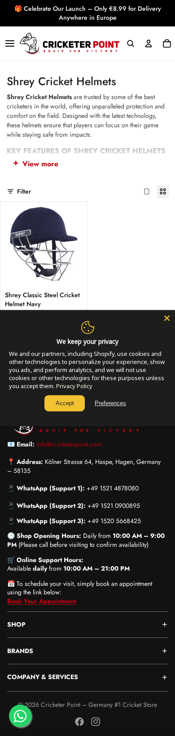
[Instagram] (95, 721)
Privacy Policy (74, 386)
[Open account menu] (148, 43)
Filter (24, 191)
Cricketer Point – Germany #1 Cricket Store (99, 704)
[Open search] (130, 43)
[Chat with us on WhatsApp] (20, 716)
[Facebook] (79, 721)
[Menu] (10, 43)
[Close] (166, 318)
